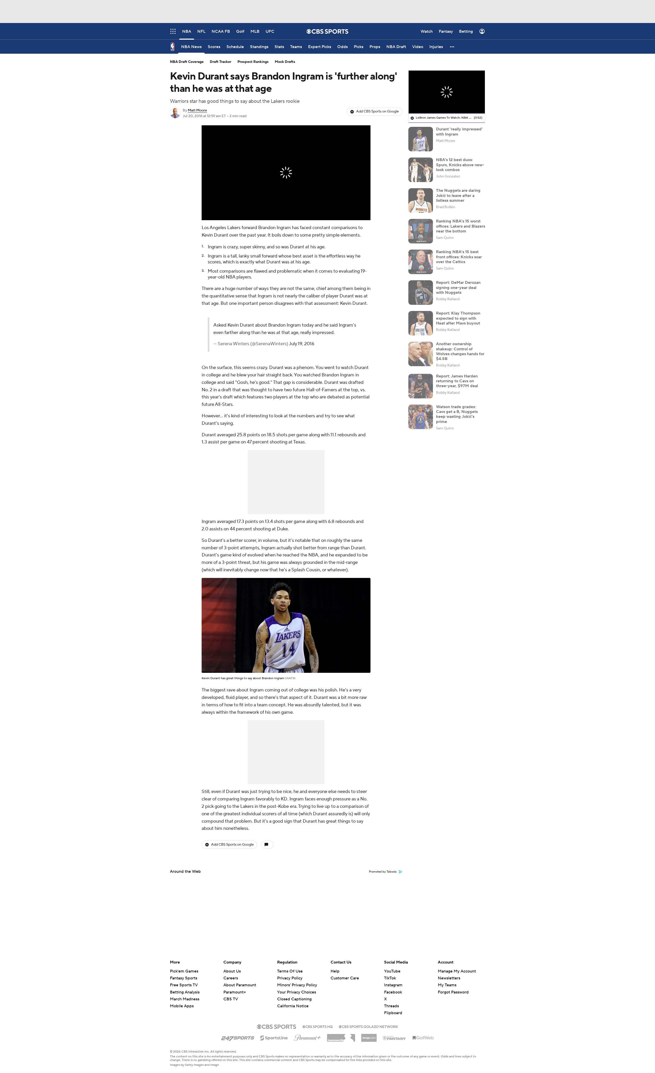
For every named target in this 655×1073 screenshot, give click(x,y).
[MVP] (369, 1035)
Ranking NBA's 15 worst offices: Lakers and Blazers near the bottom (460, 226)
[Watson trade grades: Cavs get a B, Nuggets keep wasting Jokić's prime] (420, 417)
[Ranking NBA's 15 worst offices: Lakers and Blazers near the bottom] (420, 231)
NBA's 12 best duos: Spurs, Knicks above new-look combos (460, 164)
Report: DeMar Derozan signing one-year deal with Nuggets (458, 287)
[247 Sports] (237, 1037)
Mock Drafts (285, 62)
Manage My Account (457, 971)
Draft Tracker (220, 62)
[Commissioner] (341, 1035)
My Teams (447, 985)
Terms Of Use (290, 971)
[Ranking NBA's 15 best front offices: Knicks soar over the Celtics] (420, 262)
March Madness (184, 999)
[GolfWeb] (423, 1038)
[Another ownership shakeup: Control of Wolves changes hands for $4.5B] (420, 354)
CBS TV (230, 999)
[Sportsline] (274, 1037)
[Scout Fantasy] (394, 1037)
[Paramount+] (307, 1036)
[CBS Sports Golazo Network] (368, 1026)
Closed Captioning (294, 994)
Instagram (393, 985)
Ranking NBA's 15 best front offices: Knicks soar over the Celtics (459, 256)
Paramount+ (234, 992)
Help (335, 971)
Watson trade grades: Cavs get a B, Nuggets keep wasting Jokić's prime (457, 414)
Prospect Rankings (253, 62)
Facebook (393, 992)
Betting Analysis (185, 992)
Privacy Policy (289, 978)
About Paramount (239, 985)
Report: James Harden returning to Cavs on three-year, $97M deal (457, 381)
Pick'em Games (184, 971)
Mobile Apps (182, 1006)
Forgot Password (453, 992)
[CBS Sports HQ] (317, 1026)
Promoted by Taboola (383, 872)
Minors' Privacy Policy (297, 985)
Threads (391, 1006)
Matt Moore (197, 110)
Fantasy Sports (183, 978)
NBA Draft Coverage (187, 62)
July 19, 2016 (301, 344)
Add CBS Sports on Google (377, 111)
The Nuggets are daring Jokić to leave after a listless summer (458, 195)
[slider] (286, 205)
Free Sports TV (184, 985)
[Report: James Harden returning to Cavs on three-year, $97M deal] (420, 386)
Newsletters (449, 978)
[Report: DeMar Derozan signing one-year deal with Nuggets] (420, 292)
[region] (286, 172)
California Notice (293, 1001)
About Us (232, 971)
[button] (452, 47)
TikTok (390, 978)
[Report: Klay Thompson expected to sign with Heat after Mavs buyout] (420, 323)
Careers (230, 978)
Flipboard (393, 1012)
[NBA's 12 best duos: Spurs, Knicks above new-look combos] (420, 170)
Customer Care (345, 978)
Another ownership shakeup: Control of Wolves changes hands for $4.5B (460, 351)
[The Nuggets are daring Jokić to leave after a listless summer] (420, 200)
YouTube (392, 971)
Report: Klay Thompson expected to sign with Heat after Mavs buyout (458, 318)
